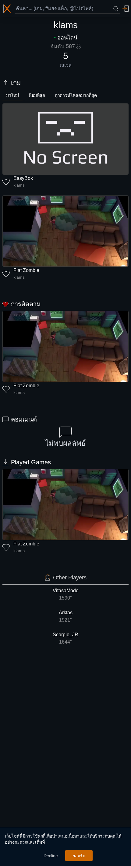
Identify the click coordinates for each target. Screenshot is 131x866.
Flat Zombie (26, 270)
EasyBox (23, 178)
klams (19, 185)
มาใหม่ (12, 95)
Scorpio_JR (65, 638)
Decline (51, 855)
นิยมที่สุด (37, 95)
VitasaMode (66, 594)
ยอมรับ (79, 855)
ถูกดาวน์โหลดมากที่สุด (76, 95)
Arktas (66, 616)
